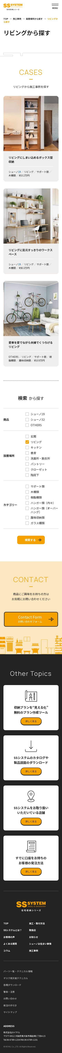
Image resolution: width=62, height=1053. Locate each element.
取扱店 (32, 930)
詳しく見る (31, 721)
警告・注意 (9, 991)
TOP (5, 18)
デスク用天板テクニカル (15, 978)
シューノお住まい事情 (40, 943)
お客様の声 (9, 937)
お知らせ (33, 937)
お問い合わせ (10, 998)
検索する (30, 540)
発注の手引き (10, 1005)
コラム (6, 950)
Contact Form (30, 618)
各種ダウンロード (12, 985)
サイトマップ (10, 1012)
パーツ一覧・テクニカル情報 (18, 971)
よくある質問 (10, 943)
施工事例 (17, 18)
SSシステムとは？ (12, 930)
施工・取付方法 (37, 923)
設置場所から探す (34, 18)
